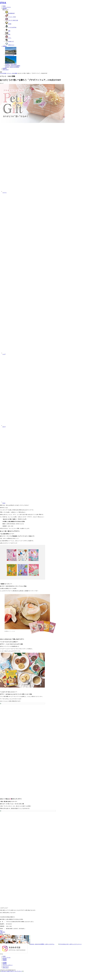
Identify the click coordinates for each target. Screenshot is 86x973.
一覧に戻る (2, 932)
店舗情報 (5, 46)
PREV (1, 930)
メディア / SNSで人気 (13, 20)
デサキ (3, 3)
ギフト (9, 37)
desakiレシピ (11, 41)
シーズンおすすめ (12, 27)
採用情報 (5, 68)
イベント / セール (6, 957)
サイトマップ (6, 966)
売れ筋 (9, 23)
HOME (4, 6)
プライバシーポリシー (8, 965)
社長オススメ (11, 44)
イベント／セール (7, 7)
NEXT (1, 933)
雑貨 (9, 30)
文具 (9, 34)
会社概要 (5, 962)
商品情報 (5, 8)
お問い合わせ (6, 69)
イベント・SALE (12, 16)
